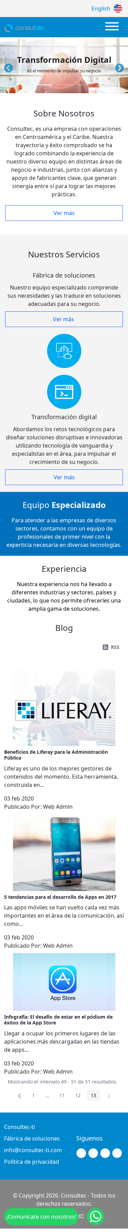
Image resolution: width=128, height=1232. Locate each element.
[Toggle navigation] (112, 27)
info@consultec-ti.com (33, 1150)
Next (117, 66)
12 (79, 1096)
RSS (115, 647)
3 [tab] (84, 84)
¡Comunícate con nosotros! (41, 1216)
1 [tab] (43, 84)
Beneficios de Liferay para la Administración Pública (56, 755)
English (100, 8)
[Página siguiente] (109, 1095)
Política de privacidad (31, 1161)
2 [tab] (64, 84)
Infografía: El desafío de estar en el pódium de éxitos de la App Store (58, 1020)
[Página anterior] (19, 1095)
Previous (6, 66)
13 (95, 1096)
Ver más (64, 213)
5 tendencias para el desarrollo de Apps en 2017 (60, 897)
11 (64, 1096)
